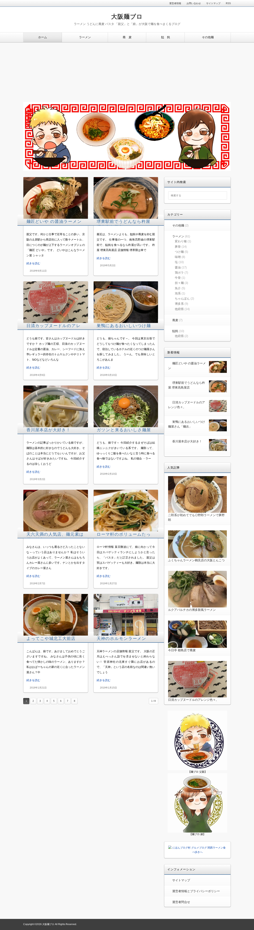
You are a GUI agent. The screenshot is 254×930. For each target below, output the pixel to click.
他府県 (179, 309)
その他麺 (208, 37)
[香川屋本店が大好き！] (55, 406)
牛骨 (178, 277)
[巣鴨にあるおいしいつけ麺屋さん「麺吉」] (126, 302)
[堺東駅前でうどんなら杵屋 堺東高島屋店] (126, 198)
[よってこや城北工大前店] (55, 615)
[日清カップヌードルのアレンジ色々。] (55, 302)
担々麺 (179, 283)
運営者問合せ (181, 902)
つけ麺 (179, 251)
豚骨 (178, 246)
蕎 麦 (127, 37)
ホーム (42, 37)
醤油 (178, 267)
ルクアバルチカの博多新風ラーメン (192, 609)
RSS (228, 3)
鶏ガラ (179, 272)
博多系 (179, 303)
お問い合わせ (194, 3)
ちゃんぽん (182, 298)
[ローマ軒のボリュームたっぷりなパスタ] (126, 510)
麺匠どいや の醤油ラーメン (54, 221)
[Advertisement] (127, 72)
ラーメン (85, 37)
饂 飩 (165, 37)
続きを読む (33, 263)
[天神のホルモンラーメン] (126, 615)
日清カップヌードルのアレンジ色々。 (193, 699)
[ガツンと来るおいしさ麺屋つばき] (126, 406)
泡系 (178, 293)
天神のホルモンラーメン (121, 638)
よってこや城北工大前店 (51, 638)
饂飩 (175, 331)
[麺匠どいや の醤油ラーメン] (55, 198)
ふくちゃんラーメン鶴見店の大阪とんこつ (196, 560)
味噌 (178, 257)
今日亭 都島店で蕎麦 (182, 650)
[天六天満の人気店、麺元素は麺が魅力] (55, 510)
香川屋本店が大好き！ (48, 430)
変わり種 (181, 241)
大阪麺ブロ (127, 16)
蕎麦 (175, 320)
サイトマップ (213, 3)
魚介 (178, 288)
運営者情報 (175, 3)
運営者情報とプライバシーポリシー (196, 891)
